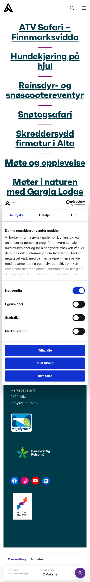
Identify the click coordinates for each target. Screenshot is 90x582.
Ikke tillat (45, 376)
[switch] (79, 304)
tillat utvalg (45, 363)
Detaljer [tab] (45, 215)
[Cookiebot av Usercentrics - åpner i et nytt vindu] (66, 203)
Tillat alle (45, 350)
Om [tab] (73, 215)
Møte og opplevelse (45, 163)
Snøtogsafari (45, 115)
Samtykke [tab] (16, 215)
